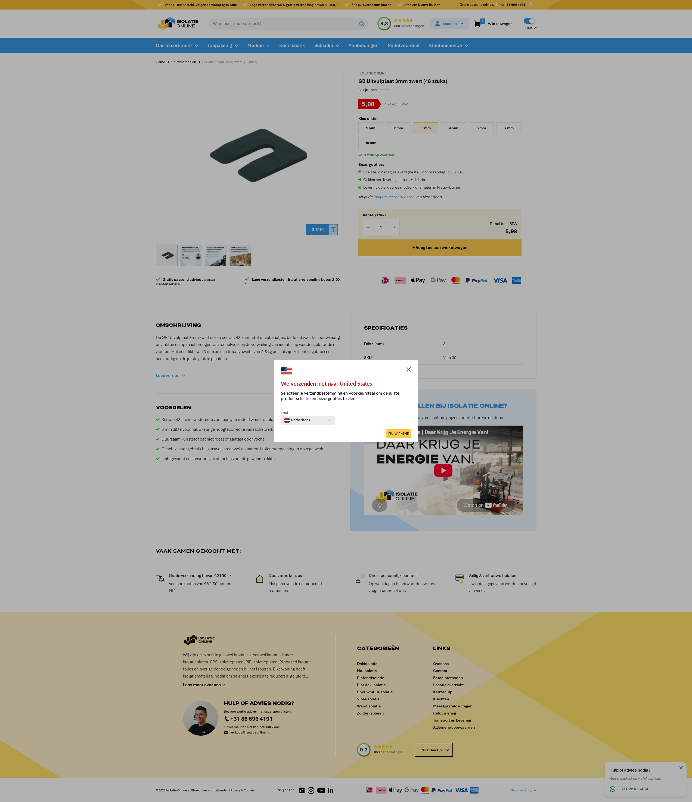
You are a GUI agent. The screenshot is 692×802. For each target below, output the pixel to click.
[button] (408, 370)
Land (284, 412)
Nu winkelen (398, 433)
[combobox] (297, 420)
